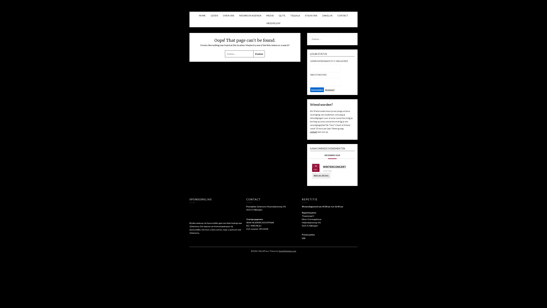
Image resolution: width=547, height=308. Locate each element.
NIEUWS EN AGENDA (250, 15)
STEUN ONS (311, 15)
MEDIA (270, 15)
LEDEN (214, 15)
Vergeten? (330, 90)
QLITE (282, 15)
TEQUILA (295, 15)
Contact (342, 15)
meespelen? (274, 23)
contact (313, 132)
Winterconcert (334, 166)
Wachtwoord (318, 74)
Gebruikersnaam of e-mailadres (329, 61)
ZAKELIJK (327, 15)
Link (303, 238)
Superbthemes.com (287, 251)
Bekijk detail (321, 176)
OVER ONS (228, 15)
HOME (202, 15)
